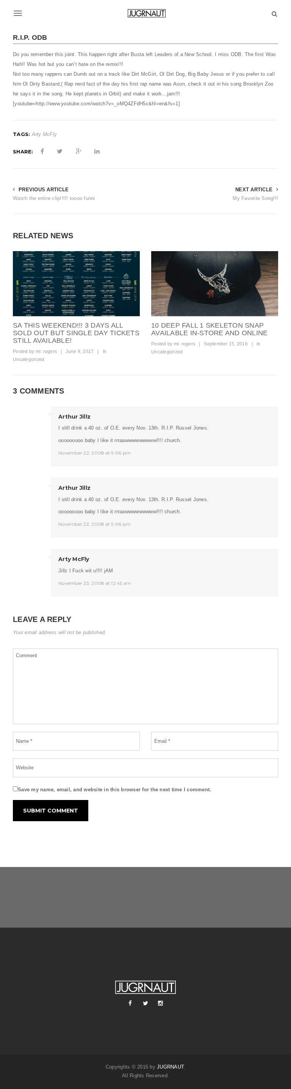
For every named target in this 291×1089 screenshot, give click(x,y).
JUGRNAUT (170, 1067)
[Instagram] (160, 1003)
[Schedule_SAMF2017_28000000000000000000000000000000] (76, 283)
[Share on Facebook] (42, 151)
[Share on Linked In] (97, 151)
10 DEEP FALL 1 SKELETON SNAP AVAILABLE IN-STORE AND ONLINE (209, 329)
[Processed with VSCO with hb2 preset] (214, 283)
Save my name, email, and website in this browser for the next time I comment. (114, 789)
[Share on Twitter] (60, 151)
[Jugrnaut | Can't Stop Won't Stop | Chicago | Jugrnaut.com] (145, 13)
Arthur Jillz (74, 416)
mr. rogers (46, 351)
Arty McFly (44, 134)
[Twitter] (145, 1003)
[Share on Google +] (78, 151)
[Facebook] (130, 1003)
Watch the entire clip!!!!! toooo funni (54, 198)
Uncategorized (28, 359)
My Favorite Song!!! (255, 198)
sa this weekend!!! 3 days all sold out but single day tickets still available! (76, 333)
